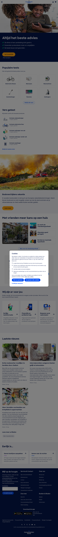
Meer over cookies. (29, 276)
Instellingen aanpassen (17, 283)
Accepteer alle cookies (32, 280)
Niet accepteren (17, 280)
